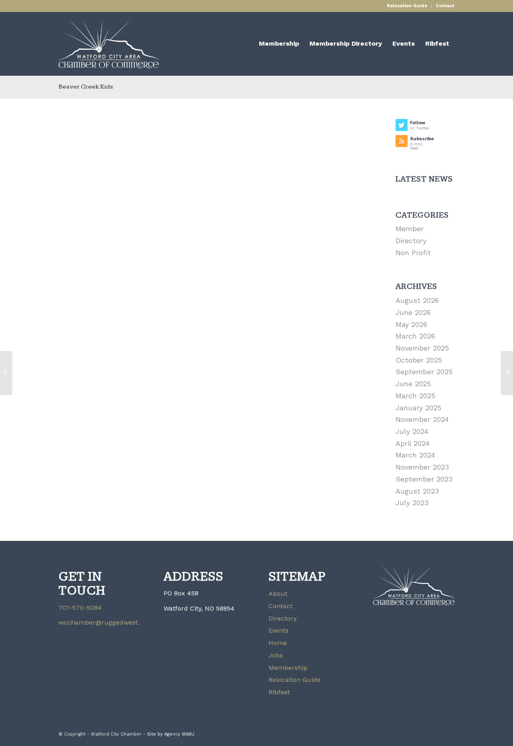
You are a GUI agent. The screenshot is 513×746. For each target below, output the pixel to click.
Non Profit (413, 252)
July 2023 (412, 502)
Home (278, 643)
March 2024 (415, 455)
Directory (283, 618)
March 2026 (415, 336)
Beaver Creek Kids (86, 87)
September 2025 (424, 371)
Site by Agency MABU (170, 734)
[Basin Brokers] (6, 373)
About (278, 593)
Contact (445, 5)
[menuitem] (407, 6)
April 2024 (413, 443)
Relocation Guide (407, 5)
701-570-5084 (80, 607)
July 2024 (412, 431)
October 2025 (419, 360)
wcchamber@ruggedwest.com (106, 622)
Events (279, 630)
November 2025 (422, 348)
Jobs (276, 655)
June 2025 (413, 383)
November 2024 (422, 419)
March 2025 (415, 395)
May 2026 (411, 324)
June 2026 (413, 312)
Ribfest (279, 692)
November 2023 (422, 467)
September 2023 (424, 479)
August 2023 (417, 491)
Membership (288, 667)
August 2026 (417, 300)
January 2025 (418, 407)
